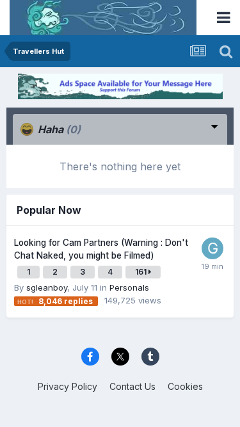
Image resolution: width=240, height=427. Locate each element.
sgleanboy (46, 287)
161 (141, 272)
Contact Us (132, 386)
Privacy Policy (67, 386)
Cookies (185, 386)
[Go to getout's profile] (212, 248)
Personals (129, 287)
